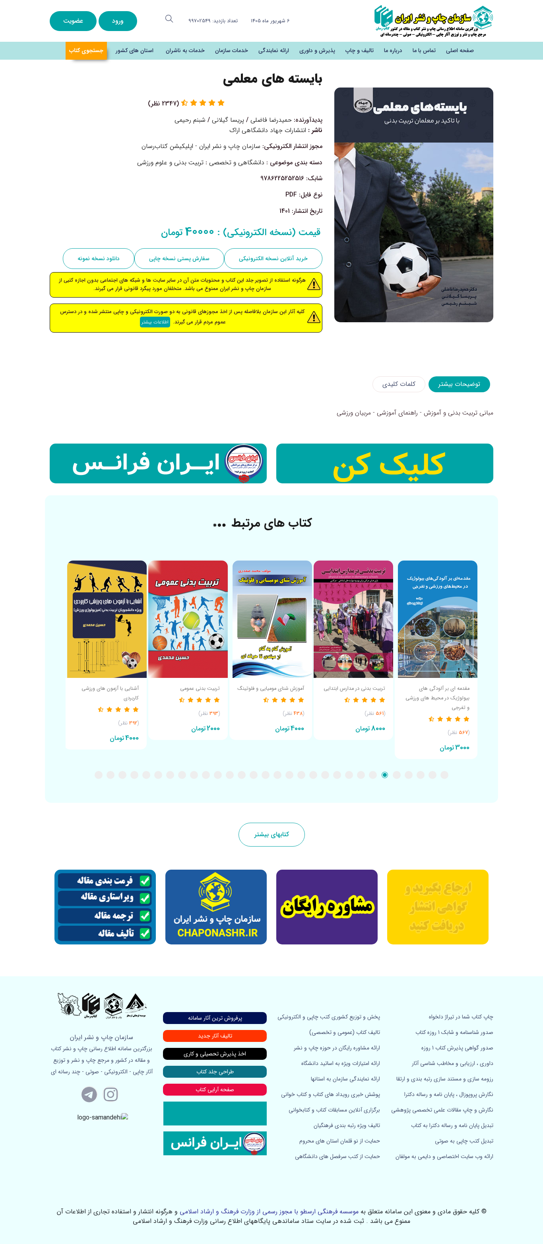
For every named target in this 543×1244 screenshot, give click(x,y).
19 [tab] (230, 775)
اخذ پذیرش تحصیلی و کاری (215, 1053)
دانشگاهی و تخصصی (236, 162)
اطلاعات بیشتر (155, 322)
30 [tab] (99, 775)
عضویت (73, 21)
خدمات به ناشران (185, 50)
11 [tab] (325, 775)
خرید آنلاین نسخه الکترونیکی (273, 258)
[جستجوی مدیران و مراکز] (169, 19)
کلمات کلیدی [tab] (398, 384)
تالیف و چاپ (359, 50)
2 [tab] (432, 775)
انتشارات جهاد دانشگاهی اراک (267, 130)
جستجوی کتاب (86, 50)
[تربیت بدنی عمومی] (188, 619)
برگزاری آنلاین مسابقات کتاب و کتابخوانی (334, 1110)
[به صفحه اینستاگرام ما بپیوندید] (110, 1094)
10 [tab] (337, 775)
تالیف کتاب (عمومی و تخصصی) (344, 1032)
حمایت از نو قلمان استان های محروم (339, 1141)
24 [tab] (170, 775)
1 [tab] (444, 775)
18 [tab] (242, 775)
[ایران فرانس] (158, 463)
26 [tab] (146, 775)
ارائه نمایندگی (273, 50)
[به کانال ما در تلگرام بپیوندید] (89, 1094)
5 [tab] (397, 775)
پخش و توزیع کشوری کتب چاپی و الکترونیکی (328, 1016)
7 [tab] (373, 775)
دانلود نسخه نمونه (99, 258)
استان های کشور (134, 50)
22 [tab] (194, 775)
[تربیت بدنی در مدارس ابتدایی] (353, 619)
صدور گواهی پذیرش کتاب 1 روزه (457, 1047)
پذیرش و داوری (317, 50)
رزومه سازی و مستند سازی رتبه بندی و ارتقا (444, 1079)
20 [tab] (218, 775)
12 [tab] (313, 775)
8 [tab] (361, 775)
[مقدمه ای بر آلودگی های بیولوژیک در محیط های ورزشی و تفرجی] (436, 619)
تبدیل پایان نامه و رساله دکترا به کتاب (452, 1125)
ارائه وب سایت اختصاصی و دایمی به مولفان (444, 1156)
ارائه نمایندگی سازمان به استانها (345, 1079)
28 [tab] (122, 775)
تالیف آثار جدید (215, 1036)
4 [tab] (409, 775)
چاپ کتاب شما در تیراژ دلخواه (461, 1016)
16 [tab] (266, 775)
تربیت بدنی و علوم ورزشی (170, 162)
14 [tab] (289, 775)
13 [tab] (301, 775)
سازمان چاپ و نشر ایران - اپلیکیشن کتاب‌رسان (201, 146)
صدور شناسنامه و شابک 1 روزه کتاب (454, 1032)
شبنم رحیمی (190, 120)
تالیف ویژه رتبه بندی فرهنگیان (347, 1125)
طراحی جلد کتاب (215, 1071)
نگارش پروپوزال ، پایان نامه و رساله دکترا (448, 1094)
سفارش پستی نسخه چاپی (179, 258)
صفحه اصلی (460, 50)
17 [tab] (254, 775)
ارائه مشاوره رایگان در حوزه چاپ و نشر (337, 1047)
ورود (118, 21)
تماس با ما (424, 50)
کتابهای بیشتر (271, 834)
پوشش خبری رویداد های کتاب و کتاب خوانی (330, 1094)
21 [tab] (206, 775)
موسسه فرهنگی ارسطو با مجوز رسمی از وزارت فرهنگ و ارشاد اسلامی (269, 1212)
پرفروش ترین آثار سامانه (215, 1018)
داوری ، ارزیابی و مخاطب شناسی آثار (452, 1063)
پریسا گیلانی (228, 120)
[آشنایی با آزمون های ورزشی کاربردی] (105, 619)
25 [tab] (158, 775)
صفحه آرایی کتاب (215, 1089)
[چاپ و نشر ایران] (433, 20)
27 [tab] (134, 775)
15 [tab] (277, 775)
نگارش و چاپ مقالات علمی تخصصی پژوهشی (442, 1110)
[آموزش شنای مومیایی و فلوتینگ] (270, 619)
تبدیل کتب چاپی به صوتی (464, 1141)
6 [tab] (385, 775)
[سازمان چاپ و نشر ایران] (327, 907)
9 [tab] (349, 775)
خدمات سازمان (231, 50)
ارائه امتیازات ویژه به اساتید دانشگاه (340, 1063)
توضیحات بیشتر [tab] (459, 384)
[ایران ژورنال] (384, 463)
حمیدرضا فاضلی (271, 120)
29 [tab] (110, 775)
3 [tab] (421, 775)
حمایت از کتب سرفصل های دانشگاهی (337, 1156)
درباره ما (393, 50)
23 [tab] (182, 775)
